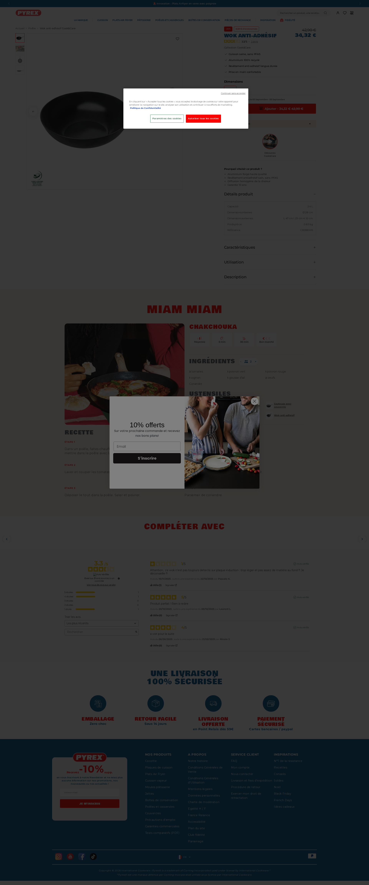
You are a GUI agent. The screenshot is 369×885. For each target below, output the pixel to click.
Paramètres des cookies (167, 118)
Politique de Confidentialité (145, 108)
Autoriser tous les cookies (203, 118)
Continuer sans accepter (233, 93)
